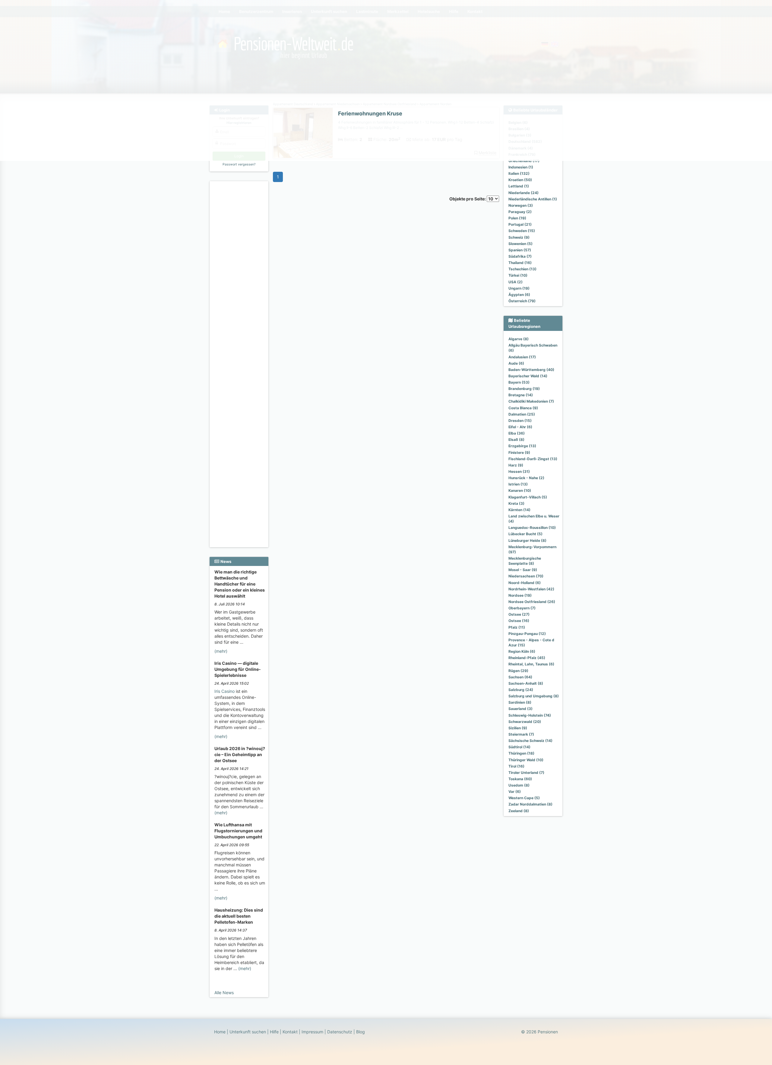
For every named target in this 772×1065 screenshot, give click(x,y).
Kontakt (290, 1031)
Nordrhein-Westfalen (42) (531, 589)
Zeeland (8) (518, 811)
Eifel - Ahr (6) (520, 427)
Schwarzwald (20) (524, 721)
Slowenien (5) (520, 243)
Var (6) (514, 791)
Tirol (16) (516, 766)
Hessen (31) (519, 471)
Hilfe (274, 1031)
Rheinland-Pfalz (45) (526, 657)
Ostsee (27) (519, 614)
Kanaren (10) (519, 490)
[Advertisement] (239, 274)
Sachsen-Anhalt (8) (525, 683)
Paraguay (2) (520, 211)
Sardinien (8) (519, 702)
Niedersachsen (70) (525, 576)
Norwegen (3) (520, 205)
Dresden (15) (520, 420)
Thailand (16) (520, 262)
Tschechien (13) (522, 269)
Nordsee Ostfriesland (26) (531, 601)
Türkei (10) (517, 275)
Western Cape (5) (524, 798)
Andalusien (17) (522, 357)
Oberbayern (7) (522, 608)
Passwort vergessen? (239, 164)
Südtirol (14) (519, 747)
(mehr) (220, 651)
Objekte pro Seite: (468, 198)
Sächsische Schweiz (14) (530, 740)
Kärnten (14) (519, 509)
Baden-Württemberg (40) (531, 369)
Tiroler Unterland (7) (526, 772)
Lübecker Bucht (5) (525, 534)
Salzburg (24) (520, 689)
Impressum (312, 1031)
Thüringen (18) (521, 753)
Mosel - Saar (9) (522, 569)
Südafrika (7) (520, 256)
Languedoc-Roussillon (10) (532, 527)
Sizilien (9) (517, 728)
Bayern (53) (519, 382)
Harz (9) (515, 465)
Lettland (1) (518, 186)
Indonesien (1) (520, 167)
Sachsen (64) (520, 677)
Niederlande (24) (523, 192)
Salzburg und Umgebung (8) (533, 696)
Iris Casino (224, 691)
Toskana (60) (520, 779)
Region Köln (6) (521, 651)
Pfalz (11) (516, 627)
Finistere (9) (519, 452)
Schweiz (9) (519, 237)
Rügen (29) (518, 670)
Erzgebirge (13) (522, 446)
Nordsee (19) (520, 595)
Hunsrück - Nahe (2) (526, 478)
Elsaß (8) (516, 439)
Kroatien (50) (520, 180)
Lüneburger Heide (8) (527, 540)
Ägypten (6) (519, 294)
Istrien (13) (518, 484)
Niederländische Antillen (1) (532, 199)
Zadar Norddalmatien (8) (530, 804)
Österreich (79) (522, 301)
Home (220, 1031)
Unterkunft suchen (247, 1031)
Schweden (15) (521, 230)
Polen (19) (517, 218)
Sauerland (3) (520, 708)
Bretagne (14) (520, 395)
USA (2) (515, 282)
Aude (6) (516, 363)
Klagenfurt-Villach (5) (527, 497)
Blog (360, 1031)
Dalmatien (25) (521, 414)
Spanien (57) (519, 250)
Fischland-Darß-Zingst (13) (532, 459)
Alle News (224, 992)
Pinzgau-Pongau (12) (527, 633)
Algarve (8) (518, 339)
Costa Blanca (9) (523, 408)
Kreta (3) (516, 503)
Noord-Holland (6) (524, 582)
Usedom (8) (519, 785)
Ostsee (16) (518, 620)
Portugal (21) (520, 224)
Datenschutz (339, 1031)
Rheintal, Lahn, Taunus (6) (531, 664)
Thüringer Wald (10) (525, 760)
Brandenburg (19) (524, 388)
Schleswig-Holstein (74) (529, 715)
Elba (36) (516, 433)
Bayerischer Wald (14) (527, 376)
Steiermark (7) (521, 734)
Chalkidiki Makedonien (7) (531, 401)
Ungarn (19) (519, 288)
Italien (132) (519, 173)
